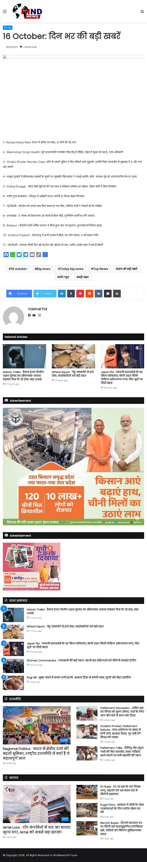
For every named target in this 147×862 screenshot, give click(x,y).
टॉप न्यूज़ (7, 27)
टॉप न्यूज (64, 277)
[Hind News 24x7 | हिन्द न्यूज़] (27, 11)
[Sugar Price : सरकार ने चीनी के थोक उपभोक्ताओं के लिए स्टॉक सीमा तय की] (86, 810)
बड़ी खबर (83, 277)
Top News (100, 269)
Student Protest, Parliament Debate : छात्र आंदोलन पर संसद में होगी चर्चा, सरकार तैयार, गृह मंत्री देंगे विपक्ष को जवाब (120, 731)
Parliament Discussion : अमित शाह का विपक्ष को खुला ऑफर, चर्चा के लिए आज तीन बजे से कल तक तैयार (122, 711)
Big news (43, 269)
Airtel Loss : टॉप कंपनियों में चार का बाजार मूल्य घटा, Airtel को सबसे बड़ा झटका (37, 830)
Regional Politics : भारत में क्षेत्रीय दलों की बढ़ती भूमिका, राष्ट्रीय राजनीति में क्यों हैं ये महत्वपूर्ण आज (36, 753)
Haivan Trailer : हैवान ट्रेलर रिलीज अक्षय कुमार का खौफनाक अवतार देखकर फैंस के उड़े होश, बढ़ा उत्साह (23, 375)
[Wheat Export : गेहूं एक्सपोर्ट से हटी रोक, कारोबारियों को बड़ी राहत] (73, 356)
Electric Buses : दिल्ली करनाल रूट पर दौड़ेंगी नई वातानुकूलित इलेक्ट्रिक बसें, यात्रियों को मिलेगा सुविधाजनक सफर (121, 828)
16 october (19, 269)
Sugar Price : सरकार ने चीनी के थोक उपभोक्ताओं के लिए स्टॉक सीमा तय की (122, 808)
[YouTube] (35, 315)
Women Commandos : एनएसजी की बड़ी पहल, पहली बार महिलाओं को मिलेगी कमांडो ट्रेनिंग (81, 660)
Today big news (71, 269)
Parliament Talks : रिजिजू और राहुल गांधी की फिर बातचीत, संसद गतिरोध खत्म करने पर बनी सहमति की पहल (122, 751)
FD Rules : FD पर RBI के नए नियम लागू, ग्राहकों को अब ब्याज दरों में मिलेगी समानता (120, 790)
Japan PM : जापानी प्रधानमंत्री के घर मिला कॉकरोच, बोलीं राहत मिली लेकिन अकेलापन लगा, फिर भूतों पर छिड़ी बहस (122, 377)
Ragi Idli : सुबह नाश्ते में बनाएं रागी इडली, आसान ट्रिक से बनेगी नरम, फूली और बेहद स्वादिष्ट (79, 677)
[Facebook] (30, 315)
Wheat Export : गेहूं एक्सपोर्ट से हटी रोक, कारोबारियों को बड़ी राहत (73, 374)
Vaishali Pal (37, 309)
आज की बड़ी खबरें (127, 269)
